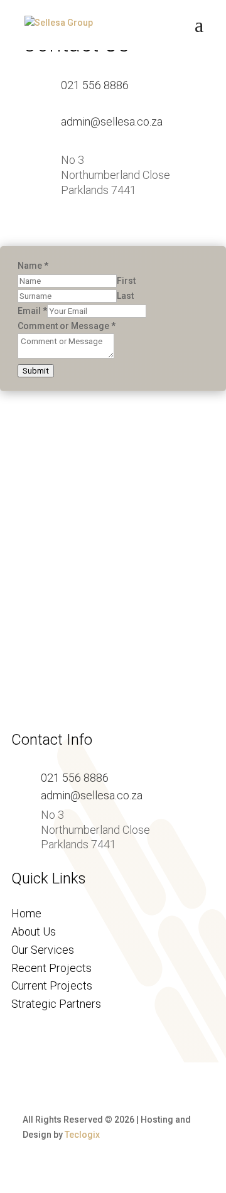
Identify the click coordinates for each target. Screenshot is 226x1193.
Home (26, 913)
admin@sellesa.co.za (112, 121)
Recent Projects (51, 967)
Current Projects (51, 985)
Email (32, 311)
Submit (36, 370)
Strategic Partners (56, 1003)
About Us (33, 931)
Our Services (42, 949)
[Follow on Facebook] (62, 228)
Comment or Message (67, 326)
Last (125, 296)
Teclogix (82, 1135)
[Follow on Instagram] (92, 228)
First (126, 281)
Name (33, 266)
